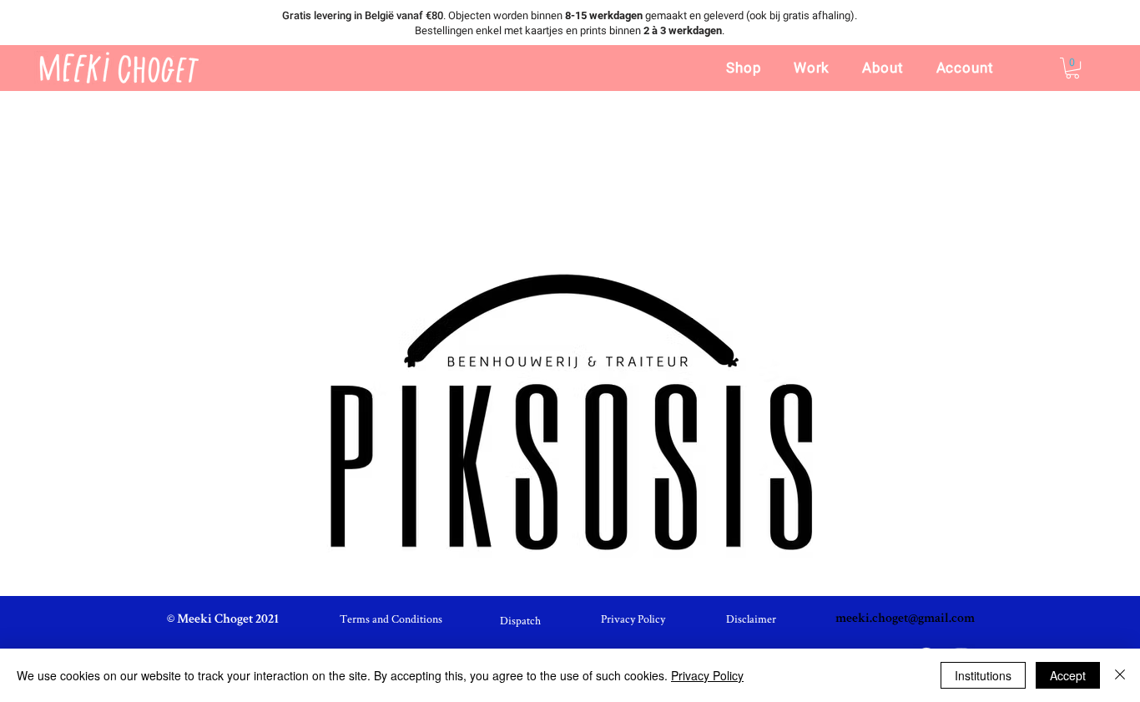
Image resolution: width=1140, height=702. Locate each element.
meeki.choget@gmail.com (905, 619)
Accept (1068, 675)
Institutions (983, 675)
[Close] (1120, 675)
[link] (1072, 68)
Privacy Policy (707, 675)
